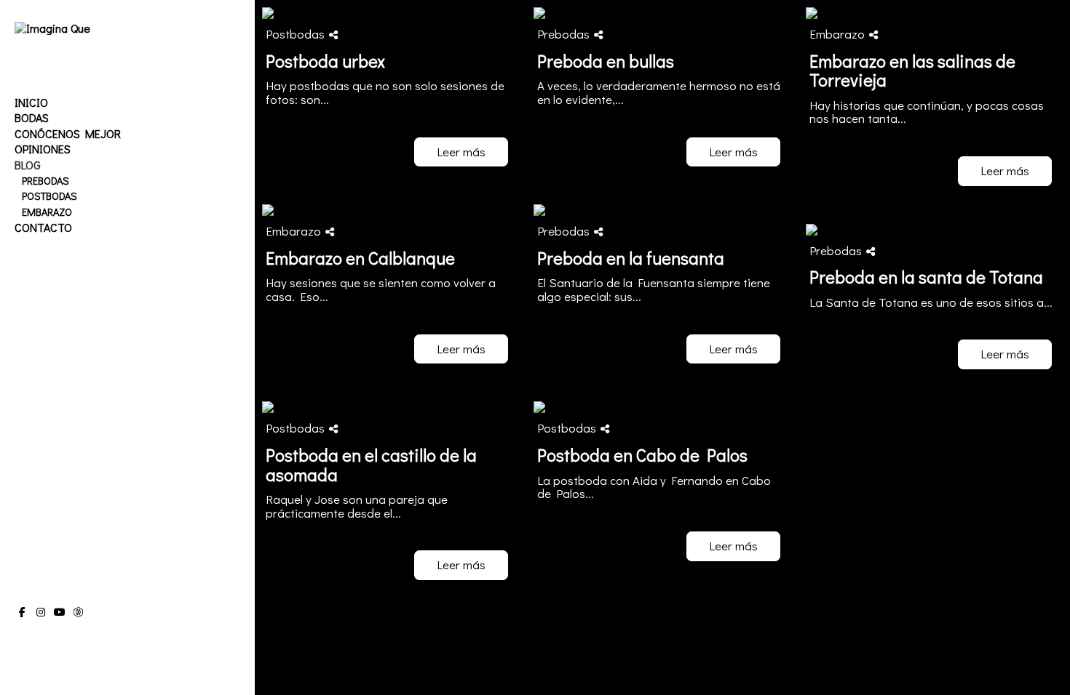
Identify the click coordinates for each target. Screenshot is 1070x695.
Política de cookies (96, 641)
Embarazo (47, 212)
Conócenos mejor (68, 133)
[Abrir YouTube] (59, 612)
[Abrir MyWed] (78, 612)
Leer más (461, 151)
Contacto (43, 227)
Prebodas (45, 181)
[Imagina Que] (52, 28)
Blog (28, 164)
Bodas (32, 117)
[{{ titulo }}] (390, 13)
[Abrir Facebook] (22, 612)
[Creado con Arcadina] (108, 672)
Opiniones (43, 148)
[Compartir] (333, 34)
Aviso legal (35, 641)
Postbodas (49, 196)
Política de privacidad (55, 656)
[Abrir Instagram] (40, 612)
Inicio (31, 102)
